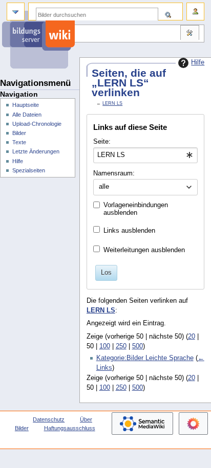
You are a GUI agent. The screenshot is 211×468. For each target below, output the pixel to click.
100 (104, 346)
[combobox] (145, 155)
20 (191, 336)
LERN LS (112, 103)
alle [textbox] (104, 186)
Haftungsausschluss (69, 428)
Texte (19, 142)
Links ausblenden (129, 230)
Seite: (102, 141)
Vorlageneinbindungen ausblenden (135, 209)
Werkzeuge (189, 34)
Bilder (19, 133)
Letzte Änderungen (35, 151)
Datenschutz (49, 419)
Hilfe (197, 62)
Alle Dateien (26, 115)
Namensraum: (114, 173)
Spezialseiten (28, 170)
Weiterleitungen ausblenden (144, 250)
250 (121, 346)
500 (137, 346)
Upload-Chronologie (36, 124)
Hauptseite (25, 105)
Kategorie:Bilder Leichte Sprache (145, 358)
